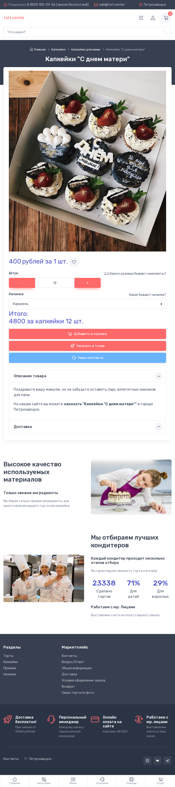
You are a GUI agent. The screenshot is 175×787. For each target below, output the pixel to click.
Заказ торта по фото (78, 693)
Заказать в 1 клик (90, 346)
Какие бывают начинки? (147, 295)
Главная (40, 49)
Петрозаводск (155, 5)
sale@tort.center (112, 5)
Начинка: (16, 294)
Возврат (68, 687)
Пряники (9, 668)
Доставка (69, 674)
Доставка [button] (23, 427)
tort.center (14, 17)
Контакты (69, 656)
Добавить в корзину (90, 334)
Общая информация (77, 668)
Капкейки (10, 662)
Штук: (14, 273)
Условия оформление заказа (83, 680)
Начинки (9, 674)
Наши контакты (90, 358)
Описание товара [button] (30, 376)
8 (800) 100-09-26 (41, 5)
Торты (8, 656)
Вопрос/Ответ (73, 662)
